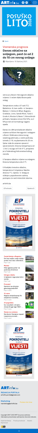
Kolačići (29, 421)
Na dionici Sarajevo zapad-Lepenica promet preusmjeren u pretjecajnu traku (14, 315)
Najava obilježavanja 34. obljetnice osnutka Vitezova (13, 296)
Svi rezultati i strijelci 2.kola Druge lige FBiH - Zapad (13, 306)
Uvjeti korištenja (6, 421)
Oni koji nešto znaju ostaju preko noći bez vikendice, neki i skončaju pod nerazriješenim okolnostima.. (14, 259)
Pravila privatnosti (19, 421)
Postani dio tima (26, 402)
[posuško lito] (19, 21)
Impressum (4, 423)
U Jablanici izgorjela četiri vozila (14, 278)
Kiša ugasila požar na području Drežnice (12, 269)
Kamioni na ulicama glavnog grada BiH (11, 287)
